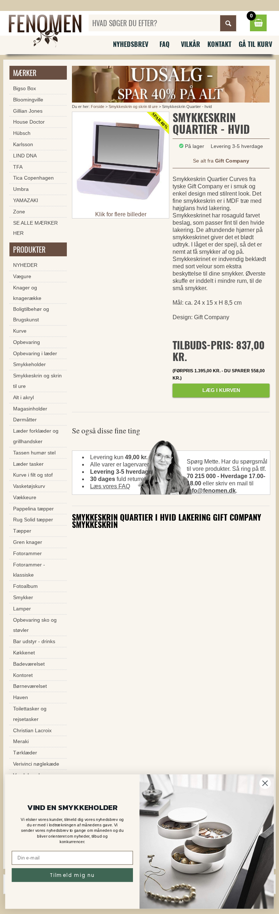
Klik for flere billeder (120, 214)
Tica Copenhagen (33, 178)
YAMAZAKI (25, 200)
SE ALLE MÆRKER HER (35, 228)
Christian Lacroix (32, 730)
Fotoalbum (25, 586)
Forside (97, 106)
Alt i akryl (23, 397)
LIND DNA (25, 156)
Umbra (21, 189)
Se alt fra (221, 161)
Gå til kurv (255, 44)
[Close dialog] (265, 783)
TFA (18, 167)
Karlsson (23, 144)
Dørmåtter (25, 419)
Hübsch (22, 133)
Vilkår (190, 44)
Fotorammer (27, 553)
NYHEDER (25, 265)
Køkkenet (24, 653)
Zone (19, 212)
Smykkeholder (29, 364)
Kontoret (23, 675)
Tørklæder (25, 752)
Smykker (23, 597)
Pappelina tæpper (33, 509)
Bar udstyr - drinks (34, 641)
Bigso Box (24, 88)
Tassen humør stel (34, 453)
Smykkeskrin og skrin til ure (133, 106)
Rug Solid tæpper (33, 519)
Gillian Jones (28, 111)
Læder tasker (28, 464)
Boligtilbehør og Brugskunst (31, 314)
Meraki (21, 741)
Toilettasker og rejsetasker (29, 714)
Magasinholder (30, 409)
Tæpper (22, 531)
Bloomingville (28, 100)
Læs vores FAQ (110, 486)
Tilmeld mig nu (72, 874)
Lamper (22, 609)
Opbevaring (26, 342)
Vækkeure (24, 497)
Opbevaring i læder (35, 353)
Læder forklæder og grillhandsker (35, 436)
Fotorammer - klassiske (29, 570)
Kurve (20, 331)
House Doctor (29, 122)
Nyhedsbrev (130, 44)
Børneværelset (30, 686)
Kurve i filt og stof (33, 475)
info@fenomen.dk (211, 491)
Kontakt (219, 44)
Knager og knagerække (27, 293)
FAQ (164, 44)
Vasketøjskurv (29, 486)
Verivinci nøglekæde (36, 764)
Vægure (22, 276)
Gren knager (27, 542)
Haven (20, 697)
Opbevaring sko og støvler (35, 625)
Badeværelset (29, 664)
